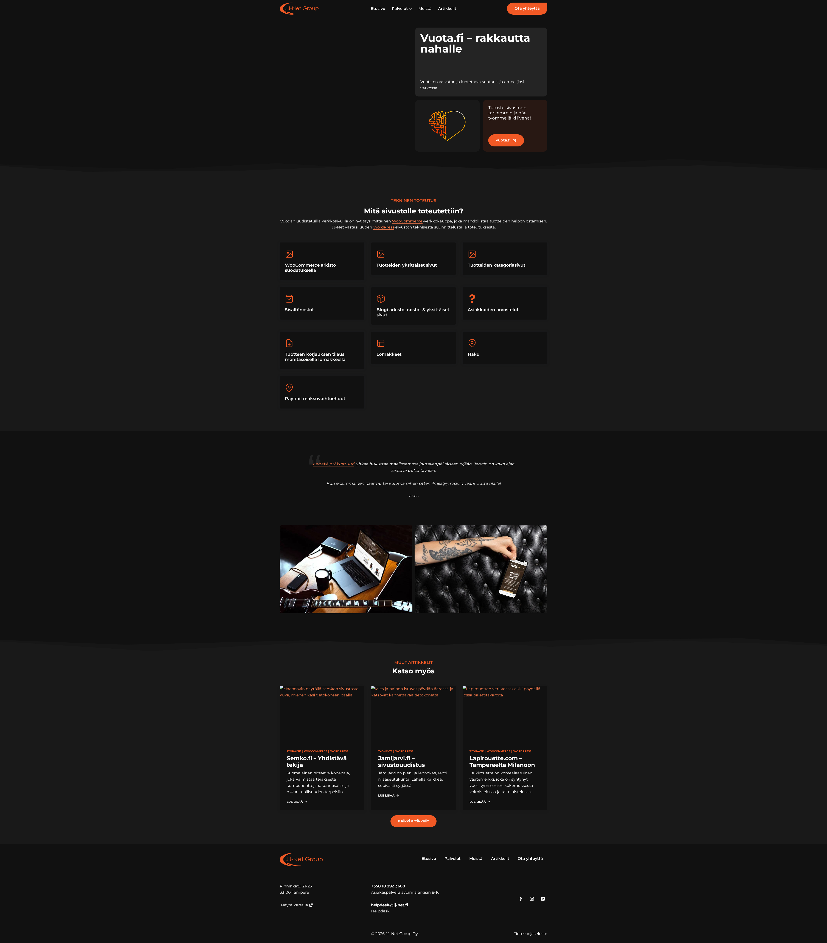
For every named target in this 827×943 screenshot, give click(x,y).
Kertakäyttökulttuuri (333, 463)
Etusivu (378, 8)
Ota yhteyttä (527, 8)
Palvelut (453, 858)
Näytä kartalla (294, 905)
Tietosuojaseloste (530, 933)
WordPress (383, 227)
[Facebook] (520, 899)
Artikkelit (447, 8)
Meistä (425, 8)
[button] (346, 569)
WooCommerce (407, 221)
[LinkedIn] (543, 899)
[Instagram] (532, 899)
